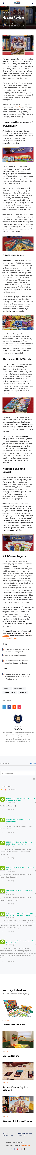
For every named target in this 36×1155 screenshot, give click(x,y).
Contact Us (21, 1135)
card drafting (19, 688)
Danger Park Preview (13, 1024)
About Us (5, 1133)
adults (7, 688)
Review (6, 12)
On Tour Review (10, 1055)
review (23, 692)
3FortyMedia (25, 1146)
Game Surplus (11, 638)
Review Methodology (25, 1133)
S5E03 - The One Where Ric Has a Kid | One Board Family (20, 799)
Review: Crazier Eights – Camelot (15, 1088)
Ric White (13, 24)
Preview (6, 1020)
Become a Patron (8, 1135)
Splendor (18, 107)
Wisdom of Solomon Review (17, 1121)
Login (34, 763)
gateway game (10, 692)
